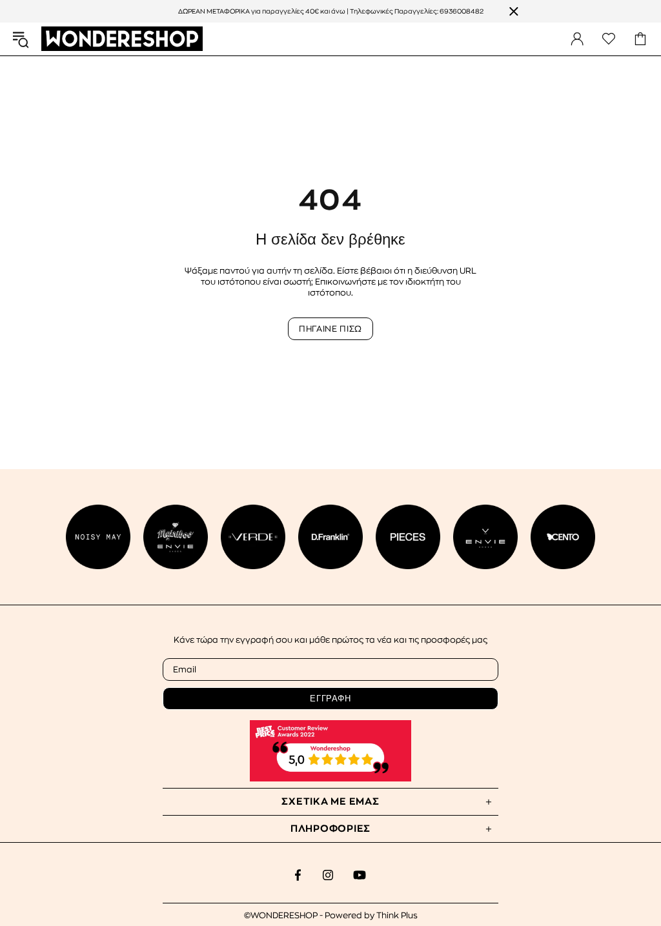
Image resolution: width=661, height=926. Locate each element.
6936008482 (461, 11)
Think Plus (397, 915)
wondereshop (122, 39)
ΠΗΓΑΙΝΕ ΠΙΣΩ (330, 329)
